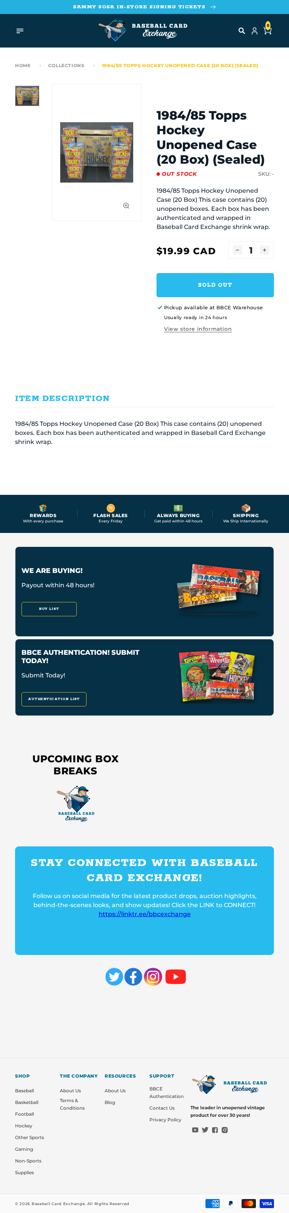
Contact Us (162, 1108)
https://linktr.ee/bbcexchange (145, 914)
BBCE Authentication (166, 1092)
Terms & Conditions (72, 1104)
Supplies (24, 1172)
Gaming (24, 1149)
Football (24, 1114)
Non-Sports (28, 1161)
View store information (198, 329)
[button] (241, 30)
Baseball (24, 1090)
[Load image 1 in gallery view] (27, 96)
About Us (70, 1090)
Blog (110, 1102)
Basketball (26, 1102)
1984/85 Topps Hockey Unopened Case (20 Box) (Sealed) (180, 65)
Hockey (23, 1126)
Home (22, 65)
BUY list (49, 609)
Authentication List (54, 699)
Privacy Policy (165, 1119)
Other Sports (29, 1137)
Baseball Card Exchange (58, 1203)
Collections (66, 65)
